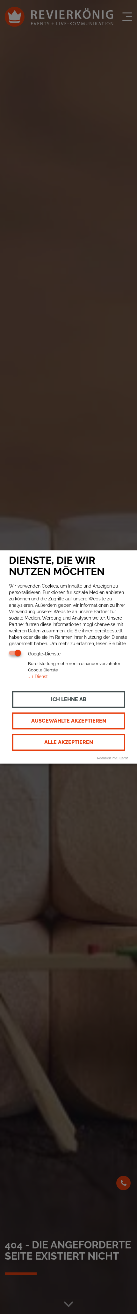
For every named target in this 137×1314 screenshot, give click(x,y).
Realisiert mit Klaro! (112, 758)
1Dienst (38, 676)
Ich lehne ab (68, 699)
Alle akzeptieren (68, 742)
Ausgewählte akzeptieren (68, 721)
